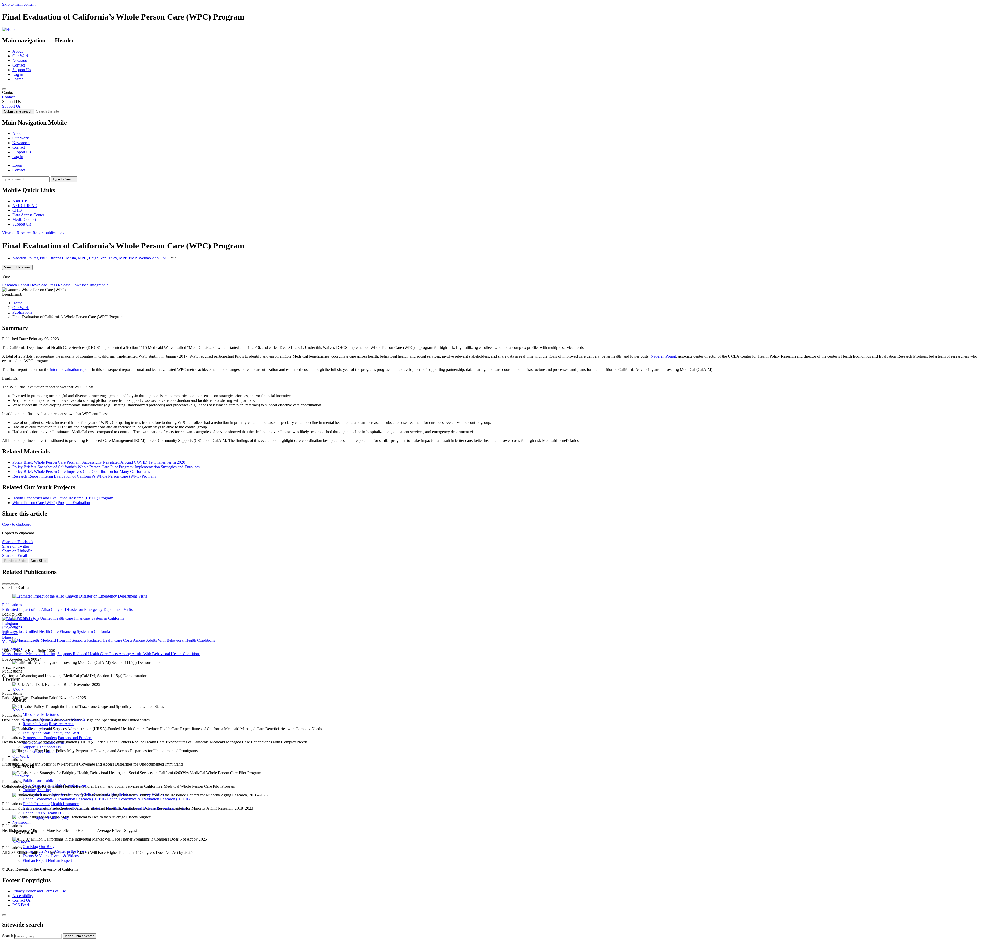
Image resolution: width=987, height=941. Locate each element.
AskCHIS (20, 201)
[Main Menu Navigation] (4, 89)
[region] (493, 94)
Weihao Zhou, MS (154, 258)
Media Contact (24, 219)
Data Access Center (28, 215)
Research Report (33, 233)
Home (17, 303)
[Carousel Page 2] (8, 584)
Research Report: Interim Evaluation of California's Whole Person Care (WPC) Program (84, 476)
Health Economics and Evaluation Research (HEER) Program (62, 498)
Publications (22, 312)
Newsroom (21, 60)
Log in (17, 74)
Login (17, 165)
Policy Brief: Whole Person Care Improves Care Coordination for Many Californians (81, 471)
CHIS (17, 210)
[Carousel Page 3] (12, 584)
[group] (493, 566)
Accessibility (22, 895)
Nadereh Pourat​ (663, 356)
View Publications (17, 267)
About (17, 51)
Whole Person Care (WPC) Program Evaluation (51, 502)
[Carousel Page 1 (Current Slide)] (4, 584)
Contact (18, 65)
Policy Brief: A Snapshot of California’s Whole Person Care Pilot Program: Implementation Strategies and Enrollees (106, 467)
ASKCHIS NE (24, 205)
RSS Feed (20, 905)
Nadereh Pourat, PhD (29, 258)
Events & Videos (36, 856)
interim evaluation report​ (70, 369)
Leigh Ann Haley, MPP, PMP (112, 258)
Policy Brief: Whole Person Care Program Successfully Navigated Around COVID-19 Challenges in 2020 (98, 462)
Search (17, 79)
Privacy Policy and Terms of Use (39, 891)
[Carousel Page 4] (16, 584)
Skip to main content (18, 4)
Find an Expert (35, 860)
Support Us (21, 70)
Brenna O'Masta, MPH (68, 258)
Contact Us (21, 900)
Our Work (20, 56)
